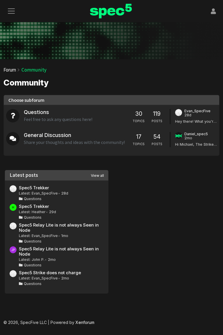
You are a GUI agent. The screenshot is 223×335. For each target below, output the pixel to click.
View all (97, 175)
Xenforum (84, 322)
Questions (36, 112)
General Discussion (47, 135)
